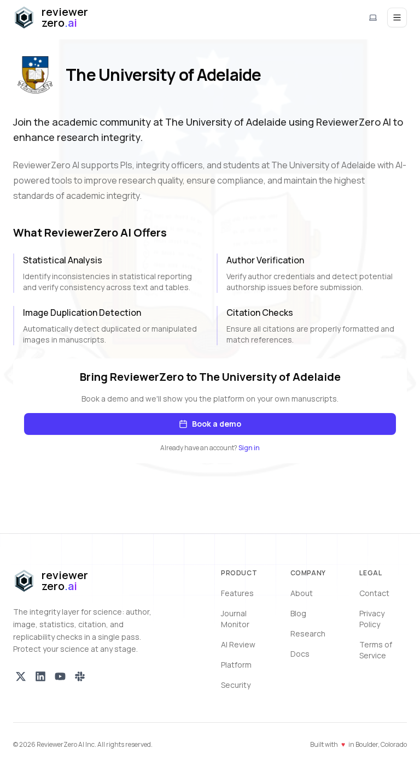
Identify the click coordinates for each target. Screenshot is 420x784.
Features (237, 593)
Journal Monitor (235, 618)
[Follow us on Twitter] (20, 676)
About (301, 593)
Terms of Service (375, 650)
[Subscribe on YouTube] (60, 676)
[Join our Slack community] (80, 676)
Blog (298, 613)
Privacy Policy (371, 618)
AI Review (238, 644)
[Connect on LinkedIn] (40, 676)
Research (307, 633)
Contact (374, 593)
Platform (236, 664)
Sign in (249, 447)
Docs (300, 654)
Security (235, 685)
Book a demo (216, 423)
